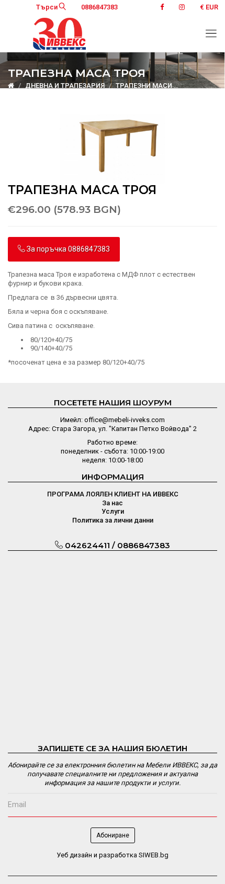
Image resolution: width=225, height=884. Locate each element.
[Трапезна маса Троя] (112, 148)
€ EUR (209, 7)
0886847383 (99, 7)
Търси (47, 7)
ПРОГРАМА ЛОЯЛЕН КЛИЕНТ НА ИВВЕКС (112, 494)
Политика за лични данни (112, 520)
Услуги (113, 511)
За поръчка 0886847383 (67, 249)
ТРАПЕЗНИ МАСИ (144, 85)
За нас (112, 503)
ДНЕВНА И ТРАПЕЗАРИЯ (65, 85)
